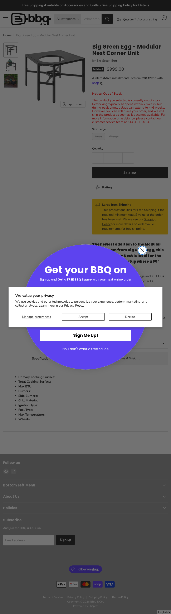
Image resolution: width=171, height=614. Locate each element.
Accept (83, 317)
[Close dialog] (142, 250)
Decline (130, 317)
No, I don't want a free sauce (85, 349)
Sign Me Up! (85, 335)
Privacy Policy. (74, 305)
